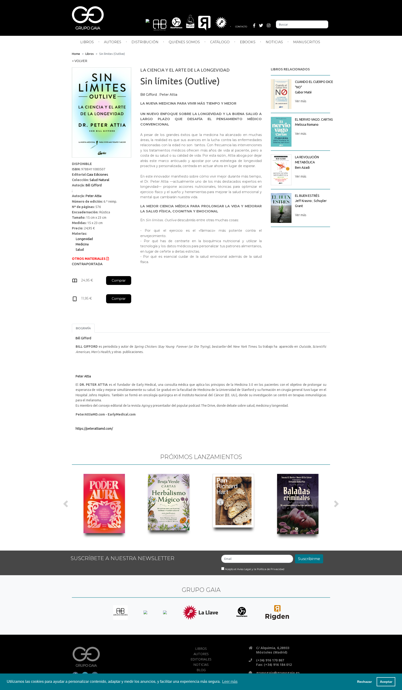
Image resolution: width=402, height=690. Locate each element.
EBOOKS (247, 42)
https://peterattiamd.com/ (94, 428)
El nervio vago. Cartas (314, 119)
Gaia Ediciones (97, 174)
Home (76, 53)
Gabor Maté (303, 92)
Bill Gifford (93, 185)
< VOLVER (79, 61)
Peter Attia (93, 196)
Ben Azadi (302, 167)
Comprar (119, 280)
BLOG (201, 670)
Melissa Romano (306, 124)
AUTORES (112, 42)
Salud (80, 249)
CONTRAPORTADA (87, 264)
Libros (89, 53)
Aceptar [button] (386, 681)
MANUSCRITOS (306, 42)
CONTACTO (241, 26)
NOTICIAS (274, 42)
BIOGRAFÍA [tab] (83, 328)
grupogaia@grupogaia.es (278, 672)
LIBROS (87, 42)
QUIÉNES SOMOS (184, 42)
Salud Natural (99, 180)
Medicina (82, 244)
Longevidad (84, 239)
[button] (65, 504)
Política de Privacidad (270, 569)
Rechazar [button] (364, 681)
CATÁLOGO (220, 42)
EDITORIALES (201, 659)
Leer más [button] (230, 681)
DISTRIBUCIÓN (144, 42)
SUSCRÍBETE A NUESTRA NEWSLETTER (122, 558)
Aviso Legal (244, 569)
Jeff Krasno (303, 201)
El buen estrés (307, 196)
